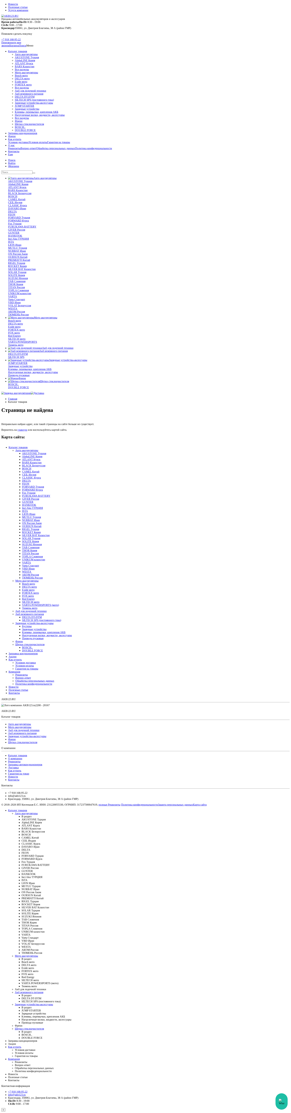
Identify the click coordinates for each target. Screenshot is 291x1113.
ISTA (11, 241)
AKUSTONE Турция (27, 57)
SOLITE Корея (16, 275)
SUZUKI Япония (18, 278)
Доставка (13, 767)
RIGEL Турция (16, 263)
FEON (11, 214)
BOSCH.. (20, 127)
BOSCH (12, 196)
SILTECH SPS (16, 357)
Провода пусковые (19, 375)
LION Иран (14, 244)
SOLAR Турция (17, 272)
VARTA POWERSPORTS (22, 341)
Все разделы (22, 69)
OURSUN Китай (17, 257)
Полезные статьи (18, 7)
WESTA (12, 308)
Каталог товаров (17, 51)
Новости (13, 4)
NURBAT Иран (17, 250)
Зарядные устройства (27, 108)
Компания (14, 671)
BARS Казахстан (24, 66)
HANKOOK (15, 235)
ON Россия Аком (18, 254)
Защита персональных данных (175, 804)
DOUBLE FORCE (25, 130)
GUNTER (13, 232)
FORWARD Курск (18, 220)
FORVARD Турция (19, 217)
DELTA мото (22, 78)
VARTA (12, 296)
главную (22, 429)
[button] (22, 45)
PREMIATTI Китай (19, 260)
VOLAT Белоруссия (19, 305)
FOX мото (14, 332)
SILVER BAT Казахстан (22, 269)
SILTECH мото (16, 338)
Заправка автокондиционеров (25, 764)
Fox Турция (14, 223)
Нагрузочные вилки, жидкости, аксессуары (40, 115)
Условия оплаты (38, 142)
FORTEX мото (23, 84)
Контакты (13, 151)
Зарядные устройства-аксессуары (34, 102)
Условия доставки (18, 142)
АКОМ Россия (16, 311)
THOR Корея (15, 284)
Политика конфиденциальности (93, 148)
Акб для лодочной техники (30, 90)
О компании (15, 758)
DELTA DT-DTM (25, 96)
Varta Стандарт (16, 299)
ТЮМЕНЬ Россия (18, 314)
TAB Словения (16, 281)
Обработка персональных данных (55, 148)
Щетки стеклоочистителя (29, 124)
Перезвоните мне (11, 42)
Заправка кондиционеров (22, 133)
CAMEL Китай (16, 199)
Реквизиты (14, 148)
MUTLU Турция (17, 247)
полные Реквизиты (109, 804)
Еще (10, 154)
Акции (13, 656)
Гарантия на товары (58, 142)
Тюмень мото (15, 344)
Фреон (18, 121)
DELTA (12, 211)
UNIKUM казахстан (19, 293)
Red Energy (14, 335)
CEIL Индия (15, 202)
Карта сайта (200, 804)
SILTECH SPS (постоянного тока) (34, 99)
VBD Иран (14, 302)
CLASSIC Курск (17, 205)
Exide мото (21, 81)
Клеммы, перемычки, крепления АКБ (36, 112)
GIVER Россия (16, 229)
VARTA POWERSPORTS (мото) (40, 605)
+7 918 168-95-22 (11, 39)
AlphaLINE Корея (25, 60)
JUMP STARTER (24, 105)
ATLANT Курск (24, 63)
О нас (11, 145)
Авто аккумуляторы (26, 54)
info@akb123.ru (17, 1094)
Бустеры (27, 626)
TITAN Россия (16, 287)
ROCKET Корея (17, 266)
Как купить (14, 139)
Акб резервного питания (29, 93)
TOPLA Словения (18, 290)
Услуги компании (18, 10)
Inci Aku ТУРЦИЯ (18, 238)
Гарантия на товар (18, 773)
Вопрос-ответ (28, 148)
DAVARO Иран (17, 208)
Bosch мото (21, 75)
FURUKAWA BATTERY (22, 226)
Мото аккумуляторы (26, 72)
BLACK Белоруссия (19, 193)
